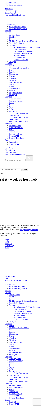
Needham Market (15, 82)
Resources (8, 124)
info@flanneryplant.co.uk (14, 5)
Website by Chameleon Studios (16, 281)
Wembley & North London (19, 68)
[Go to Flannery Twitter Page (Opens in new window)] (7, 268)
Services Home (14, 35)
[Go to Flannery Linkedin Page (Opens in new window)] (7, 254)
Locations (8, 64)
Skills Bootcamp (10, 25)
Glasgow (12, 76)
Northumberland (15, 88)
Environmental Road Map (18, 121)
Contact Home (14, 142)
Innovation (13, 111)
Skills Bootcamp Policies (18, 29)
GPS (11, 39)
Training (12, 45)
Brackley (12, 72)
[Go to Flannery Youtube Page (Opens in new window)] (7, 259)
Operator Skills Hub (21, 60)
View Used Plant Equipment (15, 15)
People (11, 103)
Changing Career (20, 49)
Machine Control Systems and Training (23, 41)
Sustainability (14, 115)
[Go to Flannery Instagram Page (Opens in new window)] (7, 273)
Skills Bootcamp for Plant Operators (27, 47)
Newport (12, 84)
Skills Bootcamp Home (17, 27)
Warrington (13, 95)
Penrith (11, 66)
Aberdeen (12, 78)
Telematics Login (11, 11)
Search (24, 170)
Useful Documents (16, 128)
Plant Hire (12, 37)
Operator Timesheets (16, 138)
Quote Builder (10, 152)
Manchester (13, 80)
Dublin (11, 86)
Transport (12, 62)
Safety (11, 109)
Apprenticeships (19, 55)
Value (7, 248)
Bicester (12, 91)
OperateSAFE (14, 136)
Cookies (7, 278)
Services (8, 33)
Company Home (15, 99)
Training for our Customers (23, 51)
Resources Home (15, 126)
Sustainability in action (22, 117)
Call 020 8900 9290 (12, 3)
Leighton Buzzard (15, 93)
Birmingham (13, 74)
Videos (11, 130)
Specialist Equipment (16, 43)
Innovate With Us (15, 134)
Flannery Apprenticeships (23, 53)
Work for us (9, 9)
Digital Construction (21, 113)
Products (8, 31)
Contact (7, 140)
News (11, 105)
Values (11, 107)
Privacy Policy (10, 276)
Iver (10, 70)
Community (13, 119)
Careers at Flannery (16, 101)
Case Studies (13, 132)
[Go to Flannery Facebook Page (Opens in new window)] (7, 263)
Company (8, 97)
